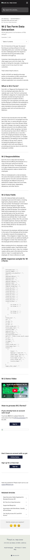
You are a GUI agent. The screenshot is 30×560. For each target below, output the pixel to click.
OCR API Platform (15, 18)
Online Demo (15, 457)
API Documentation (20, 418)
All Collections (5, 18)
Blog (15, 549)
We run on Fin (16, 555)
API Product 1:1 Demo (20, 547)
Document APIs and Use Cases (9, 20)
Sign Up (15, 466)
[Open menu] (27, 3)
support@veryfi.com (7, 484)
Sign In (15, 424)
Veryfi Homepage (8, 547)
